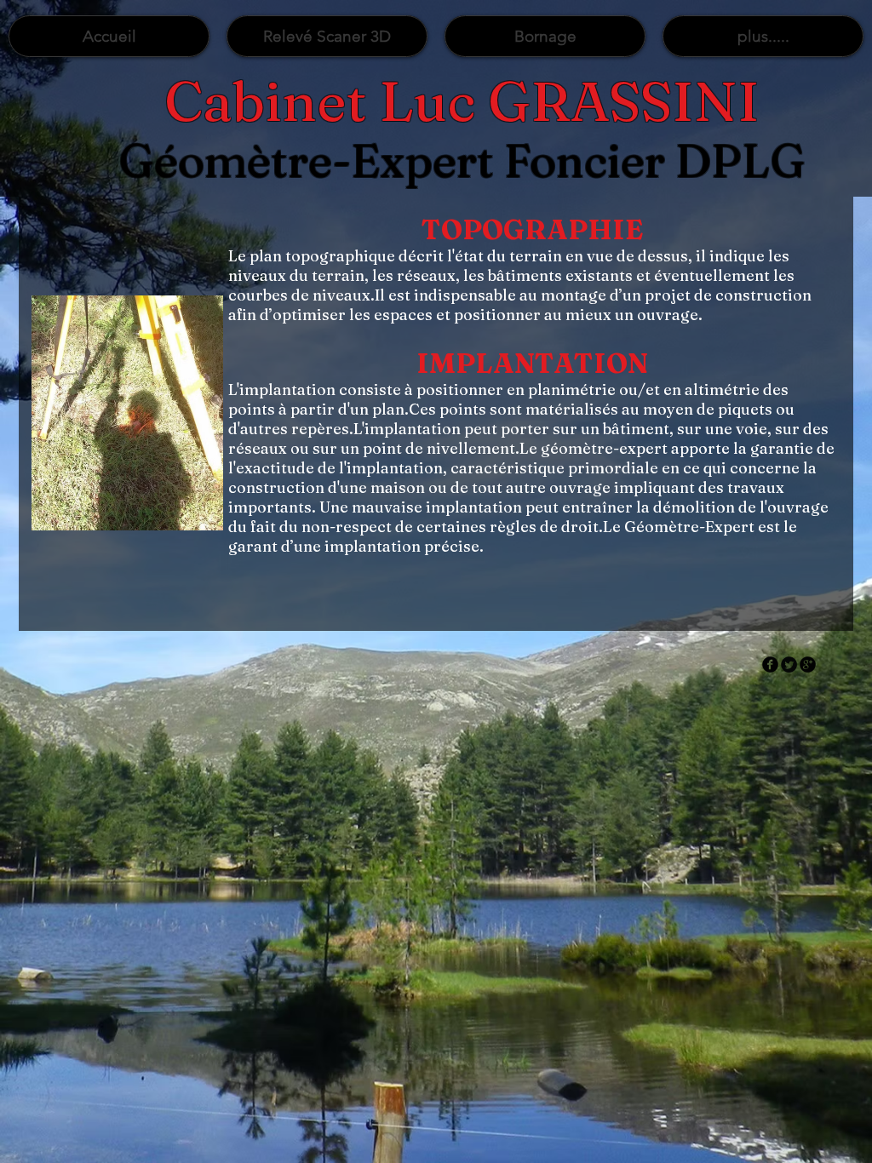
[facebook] (770, 664)
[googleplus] (808, 664)
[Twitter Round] (789, 664)
